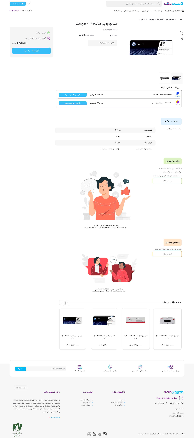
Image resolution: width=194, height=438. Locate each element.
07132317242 (15, 11)
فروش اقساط (86, 405)
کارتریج (82, 35)
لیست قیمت (157, 11)
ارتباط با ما (118, 11)
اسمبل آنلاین (146, 11)
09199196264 (161, 403)
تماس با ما (119, 405)
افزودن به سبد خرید (72, 95)
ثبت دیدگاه (167, 181)
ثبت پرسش (167, 254)
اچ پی (111, 35)
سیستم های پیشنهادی (132, 11)
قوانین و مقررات (117, 402)
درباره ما (120, 400)
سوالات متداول (85, 400)
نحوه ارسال (87, 402)
